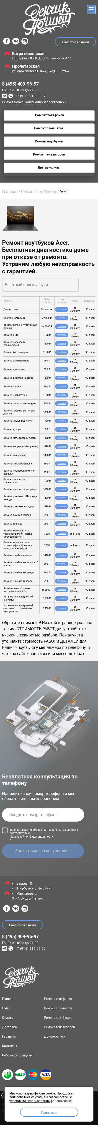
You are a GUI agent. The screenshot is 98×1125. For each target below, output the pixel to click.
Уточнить (61, 309)
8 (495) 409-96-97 (20, 84)
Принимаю (49, 1112)
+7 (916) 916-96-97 (30, 96)
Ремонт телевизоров (59, 1027)
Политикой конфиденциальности (31, 836)
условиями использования (29, 1101)
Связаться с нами (75, 42)
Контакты (9, 1046)
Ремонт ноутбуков (38, 191)
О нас (6, 1008)
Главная (10, 191)
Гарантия (9, 1036)
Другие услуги (54, 1036)
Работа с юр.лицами (17, 1055)
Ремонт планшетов (58, 1008)
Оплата (7, 1017)
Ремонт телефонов (58, 999)
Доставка (9, 1027)
